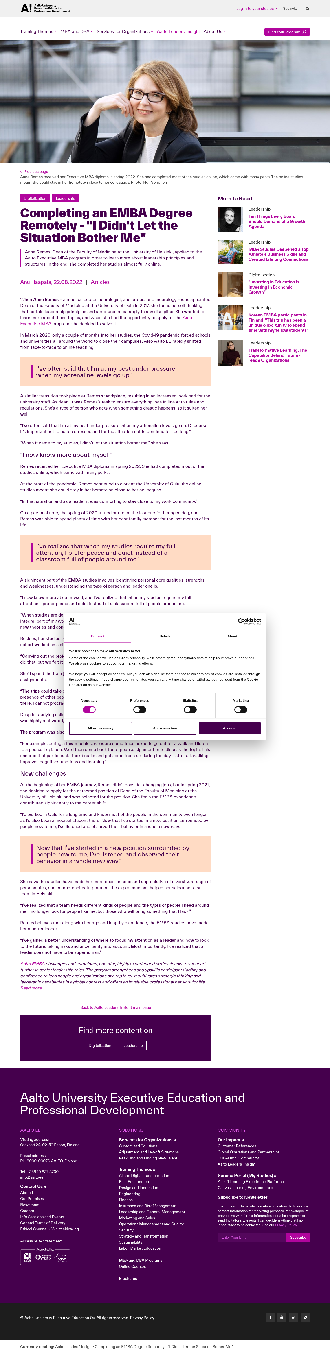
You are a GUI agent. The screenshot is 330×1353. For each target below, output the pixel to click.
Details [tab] (165, 636)
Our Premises (32, 1198)
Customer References (237, 1146)
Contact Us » (33, 1186)
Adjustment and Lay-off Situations (149, 1152)
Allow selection (165, 728)
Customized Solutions (138, 1146)
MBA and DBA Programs (140, 1260)
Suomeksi (290, 8)
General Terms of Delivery (42, 1223)
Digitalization (100, 1045)
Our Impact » (231, 1139)
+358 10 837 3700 (43, 1172)
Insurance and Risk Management (147, 1206)
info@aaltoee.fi (33, 1177)
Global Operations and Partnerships (248, 1152)
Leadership (133, 1045)
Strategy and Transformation (143, 1236)
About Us (28, 1192)
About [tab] (232, 636)
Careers (27, 1211)
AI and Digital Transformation (144, 1175)
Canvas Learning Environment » (245, 1187)
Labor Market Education (140, 1248)
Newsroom (30, 1205)
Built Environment (134, 1181)
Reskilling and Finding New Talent (148, 1158)
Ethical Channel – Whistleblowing (49, 1229)
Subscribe (298, 1237)
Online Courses (132, 1266)
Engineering (129, 1194)
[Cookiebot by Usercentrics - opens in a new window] (241, 621)
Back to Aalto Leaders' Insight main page (115, 1007)
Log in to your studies (255, 8)
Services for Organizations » (147, 1139)
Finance (126, 1200)
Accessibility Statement (41, 1241)
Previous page (35, 171)
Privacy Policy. (286, 1225)
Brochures (128, 1278)
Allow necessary (100, 728)
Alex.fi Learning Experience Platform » (251, 1181)
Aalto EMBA (32, 963)
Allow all (229, 728)
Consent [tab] (97, 636)
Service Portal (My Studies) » (247, 1175)
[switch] (139, 709)
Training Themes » (137, 1169)
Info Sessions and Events (42, 1217)
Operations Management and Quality (151, 1224)
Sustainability (130, 1242)
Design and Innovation (138, 1187)
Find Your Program (284, 32)
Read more (31, 987)
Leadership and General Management (152, 1212)
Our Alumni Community (238, 1158)
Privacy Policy (142, 1318)
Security (126, 1230)
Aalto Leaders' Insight (178, 31)
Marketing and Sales (137, 1218)
